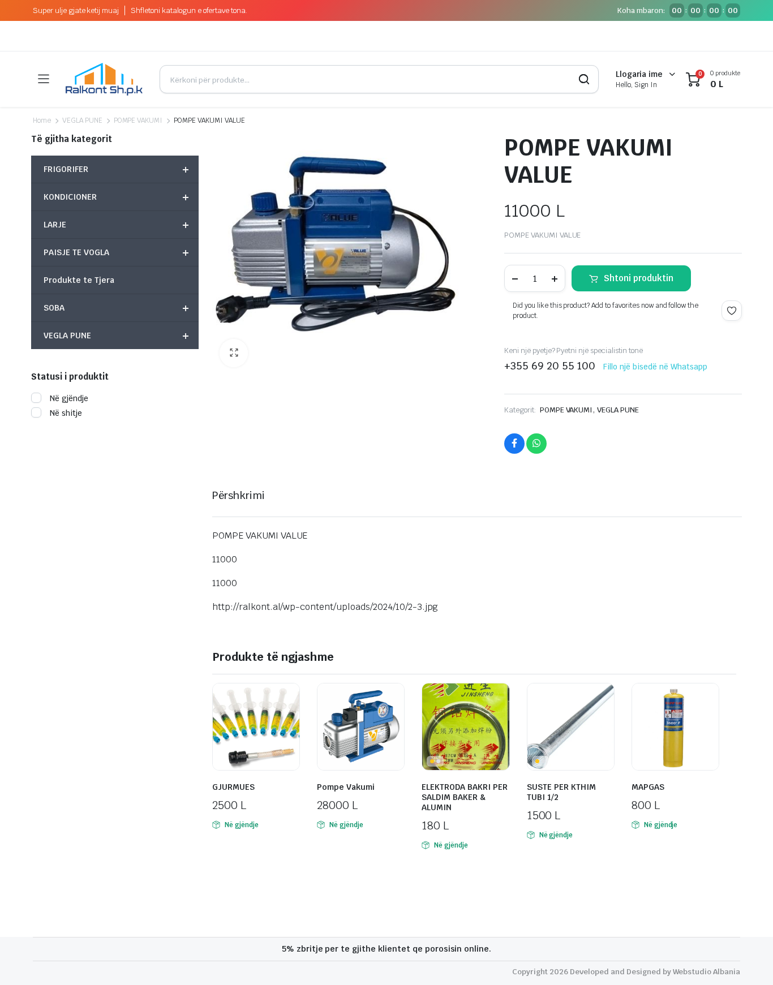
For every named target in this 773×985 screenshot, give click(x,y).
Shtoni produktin (638, 278)
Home (42, 120)
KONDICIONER (116, 197)
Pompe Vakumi (346, 787)
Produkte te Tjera (79, 280)
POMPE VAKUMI (138, 120)
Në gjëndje (69, 398)
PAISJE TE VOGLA (116, 252)
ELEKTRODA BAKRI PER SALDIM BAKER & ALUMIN (465, 797)
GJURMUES (233, 787)
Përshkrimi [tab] (238, 495)
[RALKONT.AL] (104, 79)
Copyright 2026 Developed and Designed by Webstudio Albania (626, 972)
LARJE (116, 224)
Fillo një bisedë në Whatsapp (655, 367)
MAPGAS (648, 787)
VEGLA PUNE (82, 120)
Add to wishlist (732, 310)
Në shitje (66, 413)
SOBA (116, 307)
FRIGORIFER (116, 169)
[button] (234, 353)
